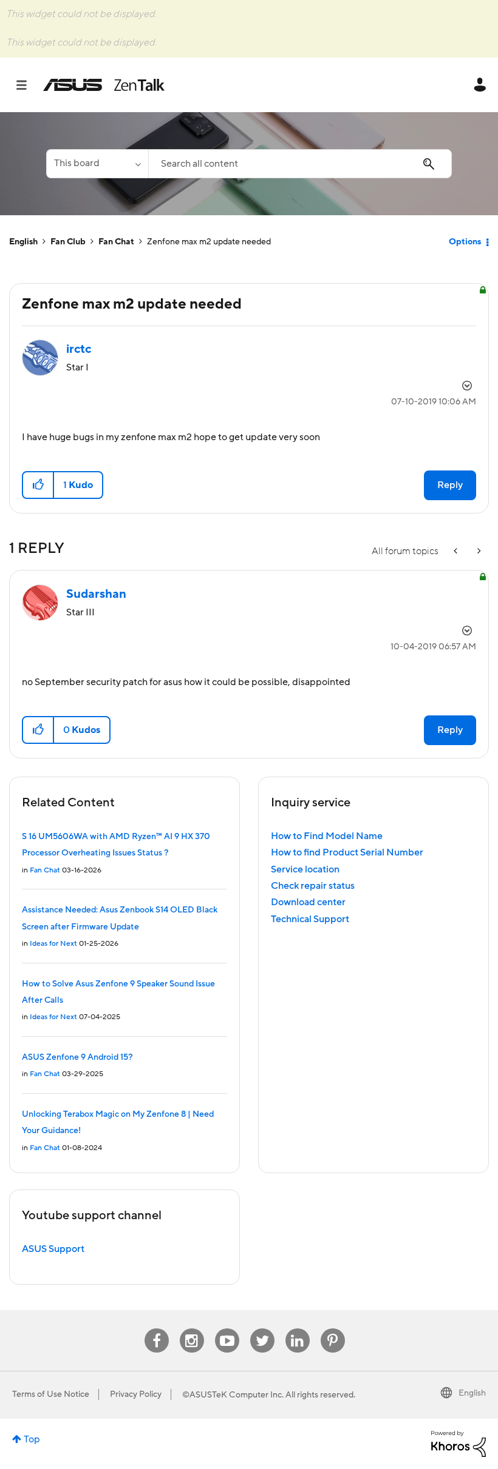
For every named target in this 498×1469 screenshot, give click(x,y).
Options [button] (465, 241)
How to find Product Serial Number (347, 852)
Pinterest (333, 1328)
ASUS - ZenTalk (104, 85)
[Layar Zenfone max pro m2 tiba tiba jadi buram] (478, 551)
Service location (305, 869)
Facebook (156, 1328)
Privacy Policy (136, 1394)
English (23, 241)
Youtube (227, 1328)
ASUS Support (53, 1249)
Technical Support (310, 919)
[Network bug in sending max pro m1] (457, 551)
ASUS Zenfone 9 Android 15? (77, 1057)
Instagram (191, 1328)
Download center (308, 902)
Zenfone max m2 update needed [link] (209, 241)
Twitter (262, 1328)
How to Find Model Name (327, 836)
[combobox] (300, 163)
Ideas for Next (53, 943)
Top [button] (32, 1439)
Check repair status (313, 886)
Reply (450, 485)
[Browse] (27, 85)
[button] (38, 485)
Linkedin (297, 1328)
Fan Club (68, 241)
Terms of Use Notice (50, 1394)
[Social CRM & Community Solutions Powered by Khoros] (458, 1443)
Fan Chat (116, 241)
